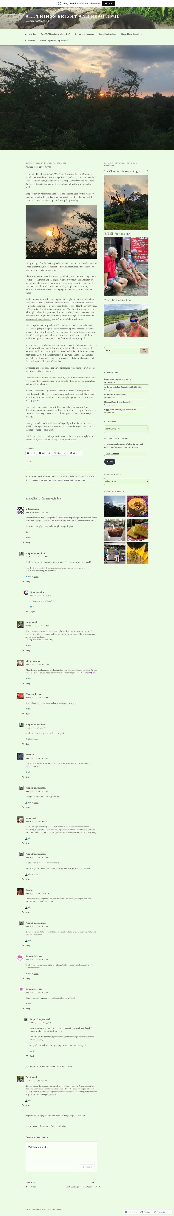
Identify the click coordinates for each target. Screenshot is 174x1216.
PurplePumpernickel (55, 163)
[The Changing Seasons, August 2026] (126, 229)
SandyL (29, 889)
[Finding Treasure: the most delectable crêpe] (115, 530)
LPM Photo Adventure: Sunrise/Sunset (71, 174)
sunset (82, 480)
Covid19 (33, 480)
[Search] (144, 350)
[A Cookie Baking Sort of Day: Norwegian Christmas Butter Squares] (137, 530)
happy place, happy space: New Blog (119, 379)
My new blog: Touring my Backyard (54, 40)
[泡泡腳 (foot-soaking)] (126, 296)
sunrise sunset (69, 480)
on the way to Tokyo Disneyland (117, 394)
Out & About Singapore (84, 34)
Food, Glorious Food (107, 34)
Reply (28, 542)
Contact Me (30, 40)
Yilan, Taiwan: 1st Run (117, 300)
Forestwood (31, 622)
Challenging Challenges (42, 476)
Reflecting (88, 476)
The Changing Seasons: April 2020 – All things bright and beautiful (59, 1115)
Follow (110, 461)
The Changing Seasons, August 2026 (126, 171)
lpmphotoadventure (49, 480)
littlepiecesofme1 (33, 508)
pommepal (31, 818)
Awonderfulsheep (34, 956)
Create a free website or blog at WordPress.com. (43, 1209)
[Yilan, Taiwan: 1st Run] (126, 336)
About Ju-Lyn (30, 34)
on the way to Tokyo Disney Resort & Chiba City (123, 387)
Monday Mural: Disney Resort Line (118, 402)
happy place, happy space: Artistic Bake (120, 409)
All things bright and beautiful (73, 16)
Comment (87, 1167)
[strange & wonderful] (115, 507)
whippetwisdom (33, 661)
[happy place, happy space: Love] (115, 553)
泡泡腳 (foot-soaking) (117, 234)
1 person (36, 576)
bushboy (30, 754)
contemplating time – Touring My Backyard (50, 1126)
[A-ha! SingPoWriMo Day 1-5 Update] (137, 553)
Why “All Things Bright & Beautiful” (55, 34)
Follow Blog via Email (116, 439)
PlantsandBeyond (34, 694)
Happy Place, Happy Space (132, 34)
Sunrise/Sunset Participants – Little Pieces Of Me (52, 1066)
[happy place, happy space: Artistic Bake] (137, 507)
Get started (109, 3)
